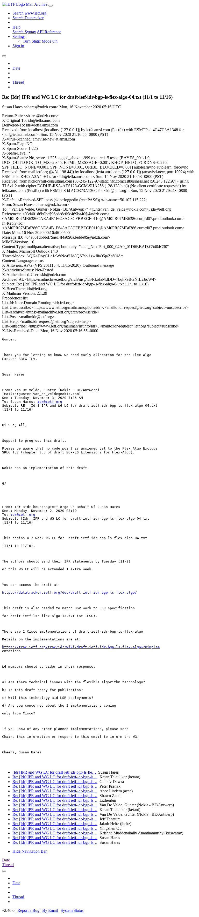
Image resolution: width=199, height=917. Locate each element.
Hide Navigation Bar (29, 851)
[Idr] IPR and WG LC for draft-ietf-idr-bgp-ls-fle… (54, 772)
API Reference (49, 32)
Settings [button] (18, 36)
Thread (18, 82)
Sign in (18, 46)
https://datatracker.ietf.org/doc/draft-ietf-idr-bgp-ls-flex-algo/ (69, 592)
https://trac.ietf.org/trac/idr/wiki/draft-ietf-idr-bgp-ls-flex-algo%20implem (81, 647)
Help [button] (16, 27)
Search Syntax (24, 32)
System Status (72, 910)
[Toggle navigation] (50, 5)
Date (16, 68)
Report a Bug (28, 910)
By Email (50, 910)
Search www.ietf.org (29, 13)
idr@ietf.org (49, 402)
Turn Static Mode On (40, 41)
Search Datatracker (28, 18)
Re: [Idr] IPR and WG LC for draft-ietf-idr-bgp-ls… (54, 777)
